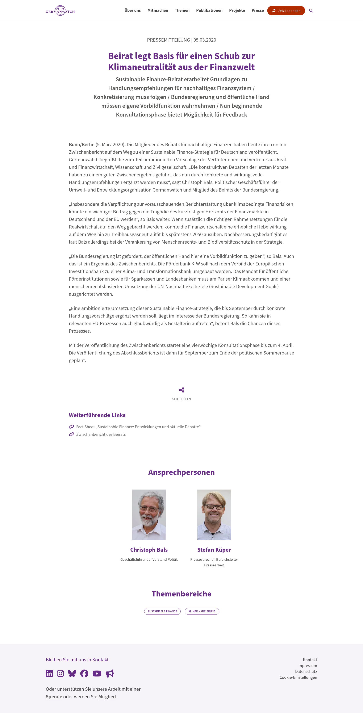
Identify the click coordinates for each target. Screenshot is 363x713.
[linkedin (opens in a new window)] (49, 674)
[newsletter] (110, 674)
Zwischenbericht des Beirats (101, 434)
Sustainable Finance (162, 611)
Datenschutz (306, 671)
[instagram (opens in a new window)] (60, 674)
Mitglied (107, 696)
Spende (54, 696)
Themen (182, 10)
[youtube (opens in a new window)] (96, 674)
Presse (258, 10)
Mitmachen (157, 10)
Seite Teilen (181, 399)
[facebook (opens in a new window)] (84, 674)
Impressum (307, 665)
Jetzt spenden (289, 10)
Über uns (133, 10)
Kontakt (310, 659)
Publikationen (209, 10)
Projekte (237, 10)
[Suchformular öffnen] (311, 10)
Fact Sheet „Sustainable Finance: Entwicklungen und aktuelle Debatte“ (138, 426)
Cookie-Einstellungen (298, 677)
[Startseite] (60, 10)
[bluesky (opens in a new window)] (72, 674)
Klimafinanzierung (202, 611)
